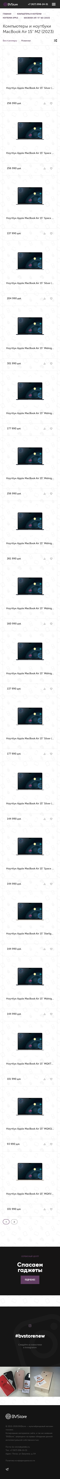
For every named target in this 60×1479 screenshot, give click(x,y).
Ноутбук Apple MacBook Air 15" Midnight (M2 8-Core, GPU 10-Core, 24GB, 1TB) (31, 543)
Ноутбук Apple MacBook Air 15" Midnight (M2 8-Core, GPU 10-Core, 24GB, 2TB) (31, 348)
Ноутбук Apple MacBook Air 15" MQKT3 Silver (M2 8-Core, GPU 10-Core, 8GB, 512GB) (31, 1063)
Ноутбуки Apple (10, 18)
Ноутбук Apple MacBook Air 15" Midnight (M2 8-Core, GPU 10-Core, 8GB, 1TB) (31, 413)
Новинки (26, 40)
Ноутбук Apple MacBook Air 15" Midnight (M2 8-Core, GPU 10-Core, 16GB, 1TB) (31, 673)
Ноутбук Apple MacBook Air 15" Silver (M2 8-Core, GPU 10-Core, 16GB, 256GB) (31, 803)
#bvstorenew (30, 1336)
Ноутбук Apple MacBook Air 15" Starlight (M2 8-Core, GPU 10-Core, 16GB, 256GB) (31, 933)
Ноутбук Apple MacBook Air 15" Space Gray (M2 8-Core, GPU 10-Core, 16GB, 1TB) (31, 218)
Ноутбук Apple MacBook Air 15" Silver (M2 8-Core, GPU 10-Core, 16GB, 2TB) (31, 88)
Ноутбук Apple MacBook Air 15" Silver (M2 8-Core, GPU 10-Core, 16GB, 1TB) (31, 283)
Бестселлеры (10, 40)
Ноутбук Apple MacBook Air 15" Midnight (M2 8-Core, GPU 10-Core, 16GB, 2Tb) (31, 478)
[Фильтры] (55, 40)
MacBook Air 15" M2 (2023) (37, 18)
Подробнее (30, 1279)
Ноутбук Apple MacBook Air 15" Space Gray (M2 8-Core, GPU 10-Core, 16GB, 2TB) (31, 153)
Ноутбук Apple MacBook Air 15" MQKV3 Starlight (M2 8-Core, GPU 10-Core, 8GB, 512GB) (31, 1193)
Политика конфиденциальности (20, 1460)
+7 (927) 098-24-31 (38, 4)
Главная (7, 14)
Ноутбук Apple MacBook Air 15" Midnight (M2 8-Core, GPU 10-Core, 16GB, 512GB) (31, 608)
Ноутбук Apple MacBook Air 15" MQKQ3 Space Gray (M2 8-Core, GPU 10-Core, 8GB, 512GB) (31, 1128)
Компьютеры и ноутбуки (29, 14)
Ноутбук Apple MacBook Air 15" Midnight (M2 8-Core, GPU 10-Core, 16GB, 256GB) (31, 998)
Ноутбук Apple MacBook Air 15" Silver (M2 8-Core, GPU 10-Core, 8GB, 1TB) (31, 738)
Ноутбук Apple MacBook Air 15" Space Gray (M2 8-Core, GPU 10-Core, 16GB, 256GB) (31, 868)
